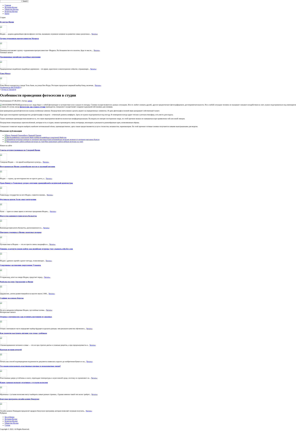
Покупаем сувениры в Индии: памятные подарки (20, 232)
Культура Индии (11, 11)
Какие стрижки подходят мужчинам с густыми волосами (24, 383)
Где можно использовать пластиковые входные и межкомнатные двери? (30, 366)
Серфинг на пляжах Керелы (12, 298)
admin (30, 101)
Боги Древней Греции (32, 135)
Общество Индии (11, 9)
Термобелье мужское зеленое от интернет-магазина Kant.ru (76, 139)
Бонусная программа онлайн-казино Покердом (19, 399)
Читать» (94, 34)
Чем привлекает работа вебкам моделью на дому (64, 142)
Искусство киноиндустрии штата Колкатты (18, 216)
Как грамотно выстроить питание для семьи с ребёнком (23, 333)
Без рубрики (9, 417)
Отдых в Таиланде (8, 90)
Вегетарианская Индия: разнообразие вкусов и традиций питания (27, 167)
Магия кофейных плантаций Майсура (51, 137)
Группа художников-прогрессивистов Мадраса (19, 38)
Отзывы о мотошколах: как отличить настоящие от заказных (26, 317)
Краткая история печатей (11, 350)
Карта (7, 14)
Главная (8, 5)
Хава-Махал (5, 73)
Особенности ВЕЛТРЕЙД (10, 87)
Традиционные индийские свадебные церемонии (20, 57)
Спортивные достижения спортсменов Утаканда (20, 265)
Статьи (7, 425)
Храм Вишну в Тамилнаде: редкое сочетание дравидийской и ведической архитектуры (36, 183)
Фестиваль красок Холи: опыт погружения (18, 199)
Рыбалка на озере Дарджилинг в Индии (16, 282)
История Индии (11, 7)
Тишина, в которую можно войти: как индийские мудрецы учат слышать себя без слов (36, 249)
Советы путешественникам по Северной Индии (20, 150)
